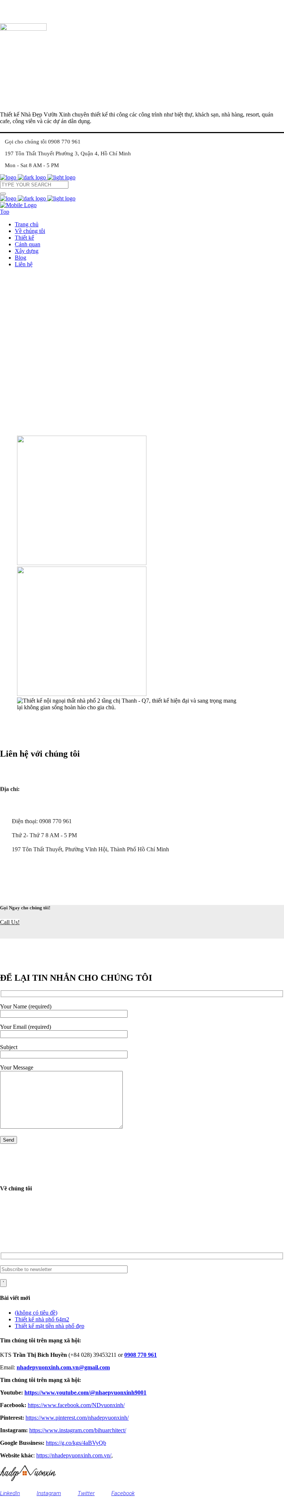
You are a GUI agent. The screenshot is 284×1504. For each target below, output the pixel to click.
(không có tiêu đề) (36, 1312)
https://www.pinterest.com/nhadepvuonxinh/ (77, 1418)
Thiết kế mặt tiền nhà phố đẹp (49, 1326)
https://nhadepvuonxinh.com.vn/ (73, 1455)
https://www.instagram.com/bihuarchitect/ (77, 1430)
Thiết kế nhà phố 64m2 (42, 1319)
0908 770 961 (140, 1355)
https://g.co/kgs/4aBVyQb (76, 1443)
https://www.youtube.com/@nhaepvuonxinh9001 (85, 1392)
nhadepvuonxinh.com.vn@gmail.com (55, 1242)
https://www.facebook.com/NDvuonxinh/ (76, 1405)
